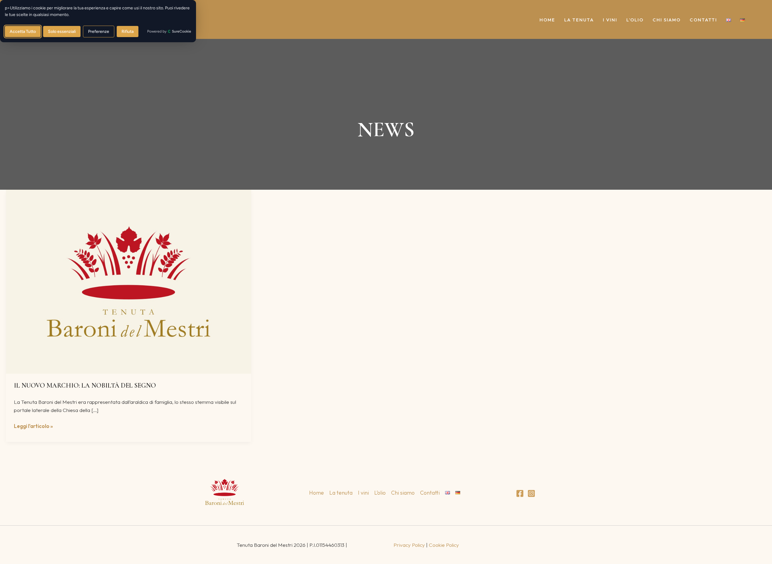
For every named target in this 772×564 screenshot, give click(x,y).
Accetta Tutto (23, 31)
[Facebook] (520, 493)
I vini (610, 20)
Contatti (703, 20)
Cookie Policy (444, 545)
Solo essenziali (62, 31)
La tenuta (579, 20)
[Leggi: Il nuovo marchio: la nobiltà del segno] (128, 281)
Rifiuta (128, 31)
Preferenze (98, 31)
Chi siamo (667, 20)
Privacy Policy (409, 545)
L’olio (635, 20)
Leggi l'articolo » (33, 425)
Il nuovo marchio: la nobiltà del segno (85, 385)
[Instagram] (531, 493)
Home (547, 20)
